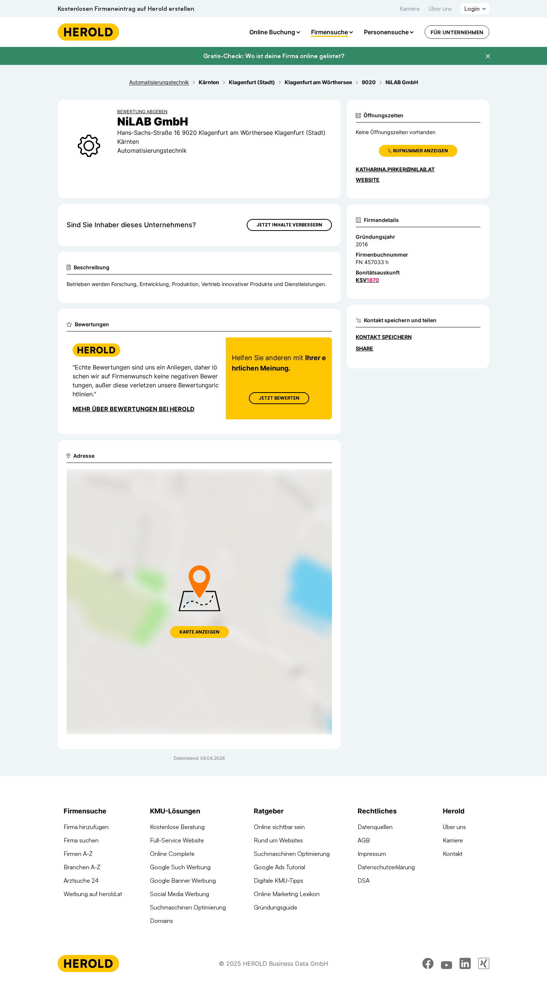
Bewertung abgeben (142, 111)
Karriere (410, 8)
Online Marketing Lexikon (287, 894)
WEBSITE (368, 180)
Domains (161, 920)
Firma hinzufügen (86, 827)
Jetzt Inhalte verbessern (289, 225)
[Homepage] (88, 32)
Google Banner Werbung (183, 880)
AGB (364, 840)
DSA (364, 880)
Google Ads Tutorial (279, 867)
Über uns (440, 8)
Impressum (372, 853)
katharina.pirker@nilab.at (395, 169)
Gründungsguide (275, 907)
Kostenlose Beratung (177, 827)
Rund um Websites (278, 840)
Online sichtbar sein (279, 827)
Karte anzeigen (199, 632)
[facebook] (428, 963)
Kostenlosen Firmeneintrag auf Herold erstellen (126, 8)
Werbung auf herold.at (93, 894)
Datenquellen (375, 827)
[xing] (483, 963)
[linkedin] (465, 963)
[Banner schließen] (487, 56)
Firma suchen (81, 840)
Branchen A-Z (82, 867)
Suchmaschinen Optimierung (188, 907)
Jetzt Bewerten (279, 398)
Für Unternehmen (457, 32)
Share (364, 348)
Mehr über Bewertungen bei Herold (134, 409)
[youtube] (446, 963)
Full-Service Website (177, 840)
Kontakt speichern (384, 337)
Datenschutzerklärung (386, 867)
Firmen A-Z (78, 853)
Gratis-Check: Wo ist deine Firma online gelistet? (273, 56)
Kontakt (453, 853)
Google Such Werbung (180, 867)
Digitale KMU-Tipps (278, 880)
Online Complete (172, 853)
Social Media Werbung (179, 894)
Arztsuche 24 (81, 880)
